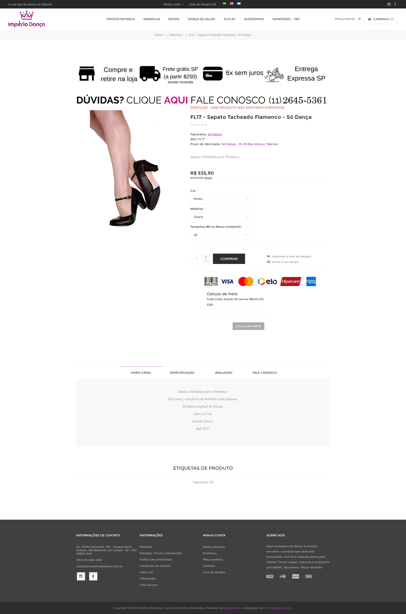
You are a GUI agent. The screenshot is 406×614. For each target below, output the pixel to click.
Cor (193, 191)
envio (208, 177)
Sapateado (201, 482)
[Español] (239, 3)
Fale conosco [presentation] (265, 373)
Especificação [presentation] (182, 373)
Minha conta (172, 4)
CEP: (210, 305)
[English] (231, 3)
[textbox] (345, 19)
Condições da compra (155, 565)
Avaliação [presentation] (223, 373)
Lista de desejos (214, 572)
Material (197, 209)
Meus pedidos (213, 559)
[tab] (141, 373)
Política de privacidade (156, 559)
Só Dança (215, 134)
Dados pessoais (214, 546)
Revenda (146, 546)
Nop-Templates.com (277, 608)
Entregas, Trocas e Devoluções (161, 553)
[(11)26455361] (203, 100)
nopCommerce (234, 608)
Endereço (209, 553)
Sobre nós (146, 572)
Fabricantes (148, 578)
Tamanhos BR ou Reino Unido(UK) (216, 227)
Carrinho (209, 565)
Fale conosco (149, 585)
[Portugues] (224, 3)
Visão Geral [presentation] (141, 373)
